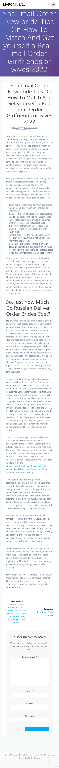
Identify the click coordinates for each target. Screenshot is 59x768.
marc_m (15, 127)
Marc (14, 4)
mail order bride (30, 127)
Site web (29, 715)
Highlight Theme (32, 758)
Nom (29, 691)
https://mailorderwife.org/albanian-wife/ (24, 466)
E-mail (29, 703)
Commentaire (29, 656)
